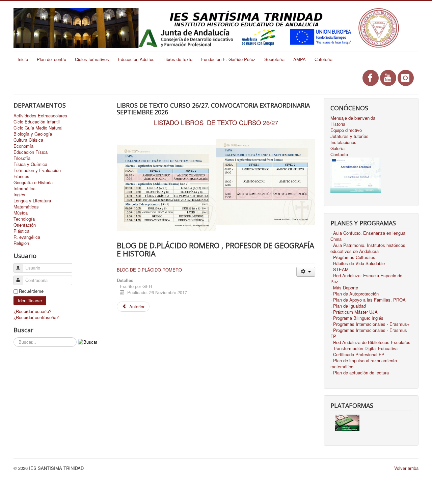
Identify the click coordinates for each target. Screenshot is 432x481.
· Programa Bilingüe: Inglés (356, 318)
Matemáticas (26, 207)
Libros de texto (177, 59)
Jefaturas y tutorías (349, 136)
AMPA (299, 59)
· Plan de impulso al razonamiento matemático (363, 364)
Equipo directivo (346, 130)
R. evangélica (27, 237)
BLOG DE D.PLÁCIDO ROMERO (149, 269)
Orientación (25, 225)
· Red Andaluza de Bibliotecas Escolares (370, 342)
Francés (21, 176)
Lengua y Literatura (32, 201)
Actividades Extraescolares (40, 116)
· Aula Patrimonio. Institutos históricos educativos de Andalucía (367, 248)
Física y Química (30, 164)
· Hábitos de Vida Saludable (357, 263)
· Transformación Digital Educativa (364, 348)
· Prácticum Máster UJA (354, 312)
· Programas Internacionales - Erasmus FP (368, 333)
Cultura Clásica (28, 140)
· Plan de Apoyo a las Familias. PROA (368, 300)
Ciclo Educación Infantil (37, 122)
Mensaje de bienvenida (352, 118)
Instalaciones (343, 142)
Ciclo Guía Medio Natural (38, 128)
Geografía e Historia (33, 182)
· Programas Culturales (352, 257)
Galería (337, 148)
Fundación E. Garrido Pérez (228, 59)
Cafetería (323, 59)
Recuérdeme (31, 291)
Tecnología (24, 219)
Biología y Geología (33, 134)
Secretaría (274, 59)
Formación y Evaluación (37, 170)
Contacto (339, 154)
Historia (337, 124)
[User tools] (305, 272)
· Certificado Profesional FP (357, 354)
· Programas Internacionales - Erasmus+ (370, 324)
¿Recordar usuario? (32, 311)
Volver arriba (406, 468)
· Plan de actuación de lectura (359, 373)
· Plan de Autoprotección (354, 294)
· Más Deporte (344, 288)
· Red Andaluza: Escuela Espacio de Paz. (366, 279)
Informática (24, 189)
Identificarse (30, 300)
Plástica (21, 231)
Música (21, 213)
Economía (23, 146)
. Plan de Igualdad (348, 306)
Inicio (23, 59)
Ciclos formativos (92, 59)
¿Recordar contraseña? (36, 317)
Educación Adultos (136, 59)
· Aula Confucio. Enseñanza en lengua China (367, 236)
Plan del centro (51, 59)
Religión (21, 243)
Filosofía (22, 158)
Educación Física (31, 152)
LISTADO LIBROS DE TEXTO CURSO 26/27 (216, 122)
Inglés (19, 195)
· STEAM (339, 269)
